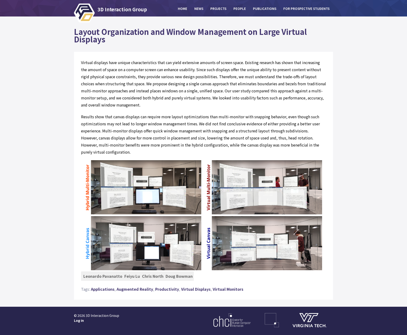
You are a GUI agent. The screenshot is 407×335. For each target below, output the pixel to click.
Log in (79, 320)
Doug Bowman (179, 276)
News (198, 8)
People (239, 8)
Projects (218, 8)
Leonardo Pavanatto (102, 276)
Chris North (152, 276)
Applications (102, 289)
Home (182, 8)
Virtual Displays (196, 289)
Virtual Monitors (228, 289)
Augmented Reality (135, 289)
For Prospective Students (306, 8)
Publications (264, 8)
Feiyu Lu (132, 276)
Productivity (167, 289)
